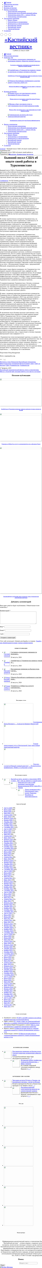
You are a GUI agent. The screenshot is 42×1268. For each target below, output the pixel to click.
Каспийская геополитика (27, 362)
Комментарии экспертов (25, 154)
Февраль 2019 (8, 966)
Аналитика (12, 154)
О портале (7, 31)
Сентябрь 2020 (9, 932)
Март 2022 (7, 901)
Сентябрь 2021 (9, 911)
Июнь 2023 (7, 874)
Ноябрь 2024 (8, 845)
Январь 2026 (8, 820)
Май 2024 (7, 855)
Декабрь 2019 (8, 948)
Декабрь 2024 (8, 843)
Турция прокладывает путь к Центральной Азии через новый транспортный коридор (22, 745)
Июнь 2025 (7, 832)
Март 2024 (7, 859)
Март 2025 (7, 838)
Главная (2, 149)
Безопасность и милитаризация (18, 24)
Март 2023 (7, 880)
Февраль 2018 (8, 987)
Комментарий (5, 610)
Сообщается (4, 180)
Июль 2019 (7, 957)
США (32, 363)
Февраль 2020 (8, 945)
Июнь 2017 (7, 1001)
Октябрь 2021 (8, 910)
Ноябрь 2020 (8, 929)
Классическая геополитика (17, 11)
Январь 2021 (8, 925)
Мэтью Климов (24, 363)
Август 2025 (8, 829)
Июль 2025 (7, 831)
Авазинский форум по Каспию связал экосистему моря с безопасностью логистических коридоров (21, 597)
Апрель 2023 (8, 878)
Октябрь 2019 (8, 952)
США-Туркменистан (12, 365)
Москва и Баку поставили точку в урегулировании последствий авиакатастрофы (25, 110)
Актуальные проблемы (11, 18)
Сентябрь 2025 (9, 827)
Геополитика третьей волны (17, 16)
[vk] (9, 34)
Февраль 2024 (8, 860)
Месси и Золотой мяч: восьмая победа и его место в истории (20, 371)
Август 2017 (8, 998)
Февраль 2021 (8, 924)
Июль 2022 (7, 894)
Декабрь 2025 (8, 822)
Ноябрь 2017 (8, 992)
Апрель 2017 (8, 1005)
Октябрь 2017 (8, 994)
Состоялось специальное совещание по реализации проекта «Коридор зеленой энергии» (25, 65)
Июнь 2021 (7, 917)
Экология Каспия (13, 29)
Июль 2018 (7, 978)
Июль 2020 (7, 936)
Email (2, 630)
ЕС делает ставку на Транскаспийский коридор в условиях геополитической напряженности (22, 1022)
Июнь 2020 (7, 938)
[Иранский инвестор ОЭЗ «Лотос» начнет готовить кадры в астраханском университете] (18, 1225)
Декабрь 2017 (8, 990)
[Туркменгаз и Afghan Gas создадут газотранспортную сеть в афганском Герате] (21, 414)
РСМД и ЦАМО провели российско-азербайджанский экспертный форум (23, 1018)
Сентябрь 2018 (9, 975)
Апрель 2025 (8, 836)
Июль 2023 (7, 873)
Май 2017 (7, 1003)
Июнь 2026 (7, 811)
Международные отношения (9, 363)
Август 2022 (8, 892)
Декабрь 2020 (8, 927)
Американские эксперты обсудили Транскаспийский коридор (25, 120)
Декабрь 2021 (8, 906)
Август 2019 (8, 955)
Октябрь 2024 (8, 846)
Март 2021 (7, 922)
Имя (2, 627)
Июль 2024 (7, 852)
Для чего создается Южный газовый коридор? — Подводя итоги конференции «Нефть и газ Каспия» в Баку (22, 765)
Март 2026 (7, 816)
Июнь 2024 (7, 853)
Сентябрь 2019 (9, 954)
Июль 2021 (7, 915)
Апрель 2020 (8, 941)
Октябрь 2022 (8, 889)
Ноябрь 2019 (8, 950)
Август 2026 (8, 808)
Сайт (1, 634)
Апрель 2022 (8, 899)
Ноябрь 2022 (8, 887)
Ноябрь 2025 (8, 824)
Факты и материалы (10, 9)
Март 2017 (7, 1006)
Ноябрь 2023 (8, 866)
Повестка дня (8, 6)
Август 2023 (8, 871)
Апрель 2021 (8, 920)
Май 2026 (7, 813)
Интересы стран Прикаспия (9, 362)
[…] (30, 1058)
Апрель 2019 (8, 962)
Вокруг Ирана (12, 20)
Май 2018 (7, 982)
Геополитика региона (11, 4)
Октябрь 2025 (8, 825)
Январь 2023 (8, 883)
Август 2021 (8, 913)
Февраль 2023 (8, 882)
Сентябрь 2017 (9, 996)
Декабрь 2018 (8, 969)
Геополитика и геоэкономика (17, 22)
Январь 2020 (8, 947)
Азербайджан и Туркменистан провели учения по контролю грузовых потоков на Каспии (25, 76)
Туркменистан (24, 365)
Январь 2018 (8, 989)
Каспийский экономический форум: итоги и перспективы (19, 370)
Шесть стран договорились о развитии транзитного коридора (21, 1025)
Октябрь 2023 (8, 867)
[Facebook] (1, 34)
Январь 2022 (8, 904)
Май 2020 (7, 940)
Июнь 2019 (7, 959)
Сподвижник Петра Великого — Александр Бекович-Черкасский (23, 723)
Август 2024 (8, 850)
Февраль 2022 (8, 903)
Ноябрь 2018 (8, 971)
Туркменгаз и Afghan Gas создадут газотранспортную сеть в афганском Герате (21, 444)
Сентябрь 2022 (9, 890)
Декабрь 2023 (8, 864)
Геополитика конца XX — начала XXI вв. (22, 15)
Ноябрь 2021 (8, 908)
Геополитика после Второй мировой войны (22, 13)
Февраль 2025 (8, 839)
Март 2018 (7, 985)
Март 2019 (7, 964)
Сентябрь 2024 (9, 848)
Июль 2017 (7, 999)
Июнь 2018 (7, 980)
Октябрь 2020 (8, 931)
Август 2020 (8, 934)
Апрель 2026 (8, 815)
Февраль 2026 (8, 818)
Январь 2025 (8, 841)
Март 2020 (7, 943)
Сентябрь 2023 (9, 869)
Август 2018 (8, 976)
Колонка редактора (10, 8)
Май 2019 (7, 961)
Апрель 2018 (8, 983)
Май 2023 (7, 876)
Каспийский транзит (15, 25)
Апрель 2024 (8, 857)
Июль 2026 (7, 809)
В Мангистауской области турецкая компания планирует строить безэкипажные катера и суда (21, 1030)
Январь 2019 (8, 968)
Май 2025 (7, 834)
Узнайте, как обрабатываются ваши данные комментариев (21, 642)
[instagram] (5, 34)
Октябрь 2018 (8, 973)
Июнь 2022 (7, 896)
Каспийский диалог (14, 27)
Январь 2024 (8, 862)
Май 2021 (7, 918)
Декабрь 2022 (8, 885)
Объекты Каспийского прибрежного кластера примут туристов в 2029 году (25, 87)
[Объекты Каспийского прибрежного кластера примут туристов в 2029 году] (18, 1185)
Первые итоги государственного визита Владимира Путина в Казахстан (25, 99)
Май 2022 (7, 897)
